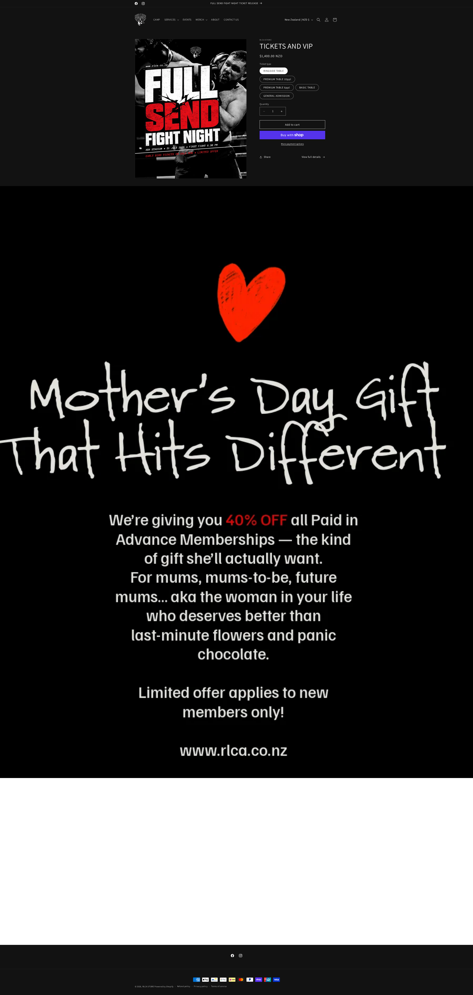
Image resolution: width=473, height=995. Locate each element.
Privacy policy (200, 986)
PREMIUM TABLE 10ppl (277, 79)
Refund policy (183, 986)
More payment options (292, 143)
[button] (171, 19)
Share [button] (267, 157)
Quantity (264, 104)
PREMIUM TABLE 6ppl (276, 87)
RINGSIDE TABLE (273, 71)
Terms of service (219, 986)
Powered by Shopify (163, 986)
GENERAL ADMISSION (276, 95)
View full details (311, 157)
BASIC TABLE (307, 87)
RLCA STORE (148, 986)
